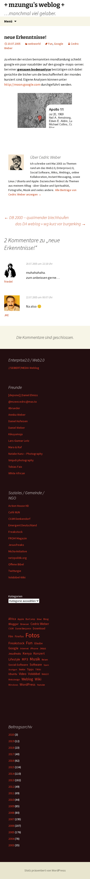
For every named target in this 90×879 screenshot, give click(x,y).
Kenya (27, 653)
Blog (46, 619)
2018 (11, 747)
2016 (11, 760)
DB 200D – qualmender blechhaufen (36, 217)
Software (36, 665)
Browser (24, 624)
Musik (35, 659)
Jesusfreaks (16, 545)
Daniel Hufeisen (18, 421)
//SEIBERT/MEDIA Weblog (23, 368)
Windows (13, 684)
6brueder (14, 408)
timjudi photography (21, 460)
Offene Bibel (16, 564)
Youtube (41, 684)
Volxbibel (34, 674)
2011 (11, 793)
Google (58, 44)
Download (39, 628)
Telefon (22, 669)
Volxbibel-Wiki (17, 577)
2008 (11, 813)
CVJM (11, 628)
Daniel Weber (16, 428)
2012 (11, 787)
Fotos (32, 635)
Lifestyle (14, 659)
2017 (11, 754)
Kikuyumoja (15, 434)
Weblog (27, 679)
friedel (8, 281)
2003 (11, 845)
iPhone (34, 648)
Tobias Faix (15, 467)
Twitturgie (14, 571)
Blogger (13, 624)
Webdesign (14, 679)
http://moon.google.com (22, 84)
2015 (11, 767)
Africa (12, 619)
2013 (11, 780)
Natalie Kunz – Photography (25, 454)
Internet (24, 648)
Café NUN (14, 512)
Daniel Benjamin (23, 628)
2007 (11, 819)
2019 (11, 741)
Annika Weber (17, 415)
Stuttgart (12, 669)
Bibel (39, 619)
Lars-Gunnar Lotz (18, 441)
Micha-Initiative (17, 551)
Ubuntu (12, 674)
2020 (11, 734)
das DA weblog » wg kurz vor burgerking (50, 223)
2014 (11, 774)
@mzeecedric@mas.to (22, 401)
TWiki (38, 669)
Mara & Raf (15, 447)
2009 (11, 806)
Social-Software (18, 665)
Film (10, 636)
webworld (34, 44)
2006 (11, 826)
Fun (50, 44)
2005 (11, 832)
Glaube (38, 643)
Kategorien (15, 596)
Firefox (19, 636)
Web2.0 (45, 674)
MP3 (25, 659)
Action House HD (18, 506)
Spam (46, 665)
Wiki (38, 679)
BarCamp (30, 619)
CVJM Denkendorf (19, 519)
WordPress (27, 684)
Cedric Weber (40, 624)
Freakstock (15, 532)
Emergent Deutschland (22, 525)
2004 (11, 839)
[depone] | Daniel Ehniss (23, 395)
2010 (11, 800)
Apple (21, 619)
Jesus (43, 648)
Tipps (30, 669)
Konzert (39, 653)
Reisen (45, 659)
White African (16, 473)
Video (22, 674)
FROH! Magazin (17, 538)
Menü (8, 21)
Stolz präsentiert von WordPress (45, 870)
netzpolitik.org (17, 558)
